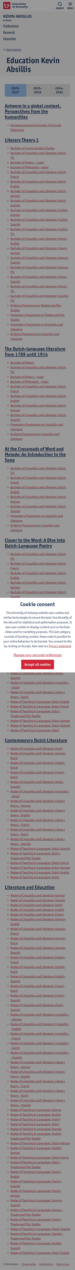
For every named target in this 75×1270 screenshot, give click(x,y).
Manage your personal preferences (38, 655)
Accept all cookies (37, 664)
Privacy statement (60, 646)
